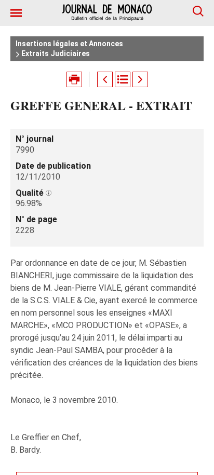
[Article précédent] (105, 79)
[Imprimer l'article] (74, 79)
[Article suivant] (140, 79)
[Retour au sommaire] (122, 79)
